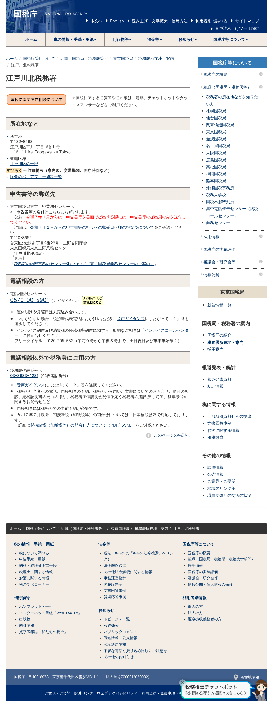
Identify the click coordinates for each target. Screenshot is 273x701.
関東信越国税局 (220, 124)
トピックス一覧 (117, 619)
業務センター (218, 222)
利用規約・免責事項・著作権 (166, 693)
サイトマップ (247, 20)
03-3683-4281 (24, 375)
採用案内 (215, 349)
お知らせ (106, 610)
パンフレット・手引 (36, 606)
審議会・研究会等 (219, 262)
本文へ (96, 20)
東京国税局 (123, 58)
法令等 (104, 544)
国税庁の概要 (215, 74)
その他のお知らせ (119, 657)
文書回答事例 (219, 423)
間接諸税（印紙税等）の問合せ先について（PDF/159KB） (83, 425)
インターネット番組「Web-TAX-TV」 (50, 613)
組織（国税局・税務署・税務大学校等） (221, 559)
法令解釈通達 (115, 565)
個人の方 (195, 606)
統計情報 (215, 386)
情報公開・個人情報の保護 (210, 584)
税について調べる (34, 553)
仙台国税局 (216, 117)
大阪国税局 (216, 152)
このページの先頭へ (172, 435)
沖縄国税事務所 (220, 187)
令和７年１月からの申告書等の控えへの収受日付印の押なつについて (92, 227)
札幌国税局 (216, 110)
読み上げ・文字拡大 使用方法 (160, 20)
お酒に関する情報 (223, 430)
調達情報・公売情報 (120, 638)
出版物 (24, 619)
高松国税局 (216, 166)
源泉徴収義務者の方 (205, 619)
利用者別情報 (195, 597)
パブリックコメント (120, 632)
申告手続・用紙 (32, 559)
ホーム (31, 39)
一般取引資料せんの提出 (229, 416)
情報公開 (211, 275)
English (117, 20)
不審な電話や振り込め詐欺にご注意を (135, 651)
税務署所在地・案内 (156, 58)
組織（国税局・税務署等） (84, 58)
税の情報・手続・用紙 (34, 544)
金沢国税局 (216, 138)
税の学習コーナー (34, 584)
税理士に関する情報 (36, 572)
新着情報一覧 (219, 305)
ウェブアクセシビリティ (117, 693)
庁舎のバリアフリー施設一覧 (36, 176)
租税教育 (215, 437)
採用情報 (211, 237)
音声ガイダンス (131, 318)
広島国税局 (216, 159)
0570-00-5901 (29, 300)
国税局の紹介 (219, 335)
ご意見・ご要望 (221, 481)
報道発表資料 (219, 379)
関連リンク (83, 693)
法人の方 (195, 613)
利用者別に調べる (211, 20)
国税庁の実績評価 (219, 249)
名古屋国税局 (218, 145)
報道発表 (111, 625)
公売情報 (215, 474)
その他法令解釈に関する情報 (128, 572)
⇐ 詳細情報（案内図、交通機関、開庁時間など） (59, 170)
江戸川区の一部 (24, 163)
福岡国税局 (216, 173)
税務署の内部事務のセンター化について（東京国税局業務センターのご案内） (84, 263)
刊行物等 (22, 597)
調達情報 (215, 467)
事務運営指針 (115, 578)
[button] (75, 39)
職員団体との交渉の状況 (229, 495)
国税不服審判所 (220, 201)
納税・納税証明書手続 (38, 565)
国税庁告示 (113, 584)
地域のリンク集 (221, 488)
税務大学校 (216, 194)
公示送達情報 (115, 644)
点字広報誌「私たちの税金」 (43, 632)
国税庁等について (39, 58)
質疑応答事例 (115, 597)
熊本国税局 (216, 180)
